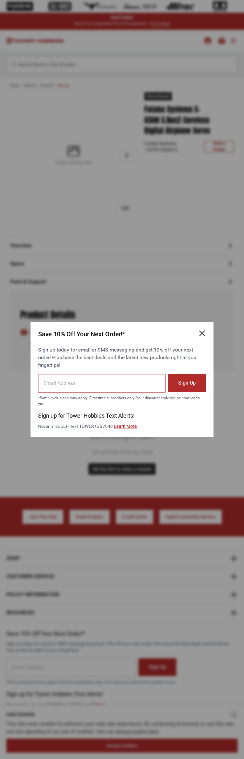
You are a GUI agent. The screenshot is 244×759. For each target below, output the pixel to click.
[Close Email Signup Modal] (202, 333)
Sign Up (187, 383)
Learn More (125, 426)
